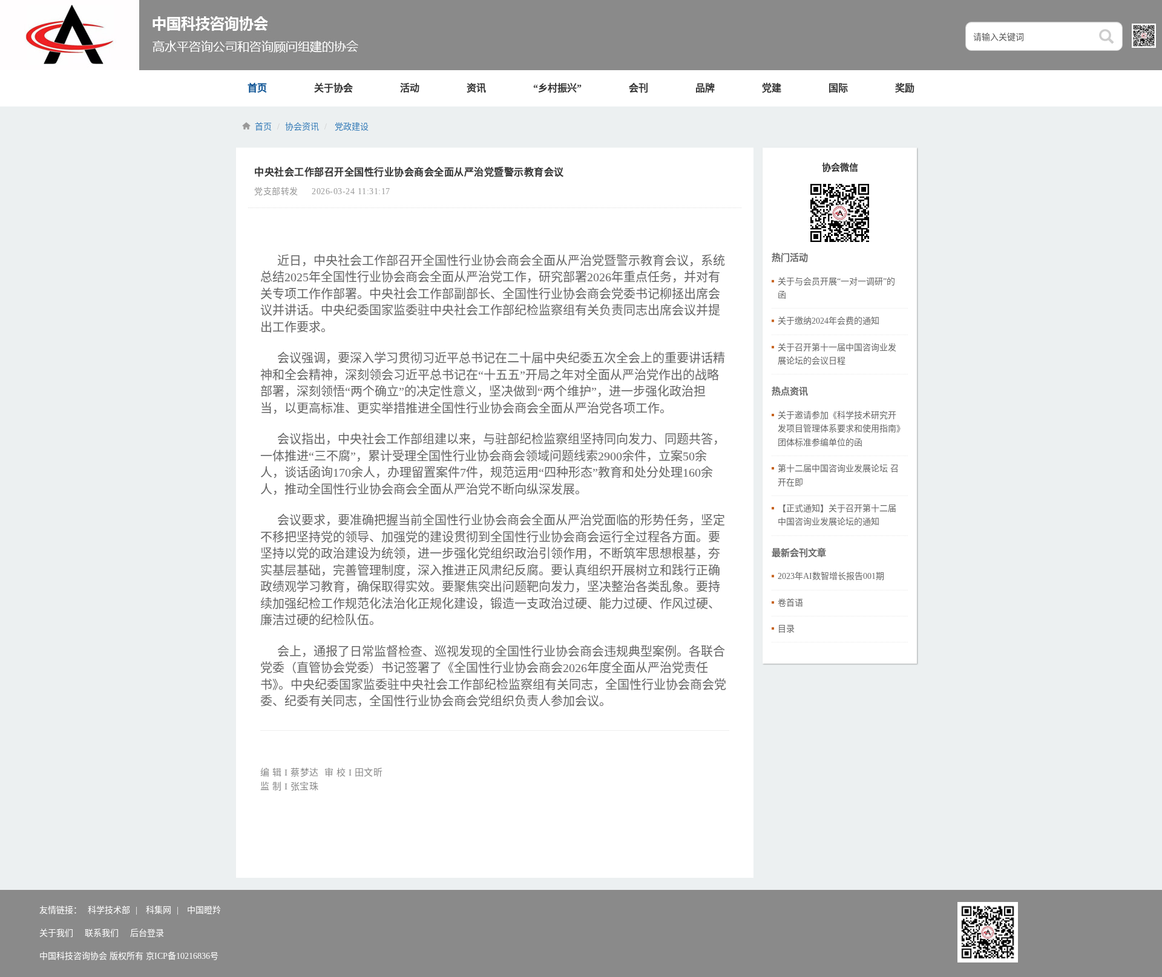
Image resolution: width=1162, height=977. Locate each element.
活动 (409, 88)
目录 (786, 628)
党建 (771, 88)
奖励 (904, 88)
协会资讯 (302, 126)
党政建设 (352, 126)
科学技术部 (109, 910)
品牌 (705, 88)
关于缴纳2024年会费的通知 (828, 320)
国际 (838, 88)
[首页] (180, 35)
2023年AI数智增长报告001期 (831, 576)
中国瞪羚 (204, 910)
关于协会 (333, 88)
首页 (257, 88)
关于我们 (56, 933)
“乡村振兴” (557, 88)
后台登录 (147, 933)
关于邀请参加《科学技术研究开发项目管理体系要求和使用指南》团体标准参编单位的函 (839, 429)
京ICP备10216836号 (182, 956)
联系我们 (102, 933)
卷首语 (790, 602)
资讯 (476, 88)
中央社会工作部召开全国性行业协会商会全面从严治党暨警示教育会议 (409, 172)
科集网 (158, 910)
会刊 (638, 88)
